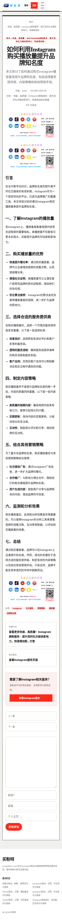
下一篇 (11, 726)
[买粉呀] (11, 5)
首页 (31, 22)
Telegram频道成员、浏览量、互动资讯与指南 (45, 902)
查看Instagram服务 (31, 697)
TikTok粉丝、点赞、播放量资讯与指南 (15, 893)
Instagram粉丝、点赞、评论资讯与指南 (45, 893)
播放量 (52, 608)
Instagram (17, 608)
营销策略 (41, 608)
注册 (34, 5)
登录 (26, 5)
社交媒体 (29, 608)
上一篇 (11, 715)
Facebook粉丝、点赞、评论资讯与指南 (46, 885)
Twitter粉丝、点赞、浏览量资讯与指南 (15, 902)
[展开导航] (42, 5)
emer (24, 90)
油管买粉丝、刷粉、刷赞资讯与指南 (15, 885)
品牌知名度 (11, 613)
